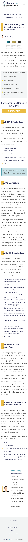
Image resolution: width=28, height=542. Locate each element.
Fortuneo (16, 55)
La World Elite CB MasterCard (12, 88)
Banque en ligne (8, 15)
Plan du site (13, 521)
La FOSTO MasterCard (10, 76)
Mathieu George (16, 470)
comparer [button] (14, 111)
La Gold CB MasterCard (10, 84)
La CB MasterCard (9, 80)
